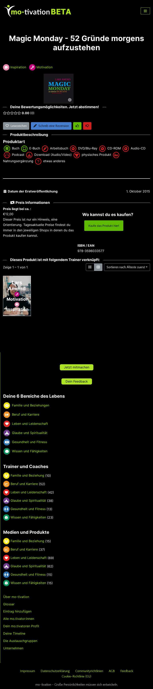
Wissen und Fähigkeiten (28, 517)
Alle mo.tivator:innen (18, 619)
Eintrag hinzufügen (17, 611)
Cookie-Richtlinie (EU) (76, 676)
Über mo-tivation (16, 597)
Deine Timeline (14, 633)
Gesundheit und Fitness (28, 509)
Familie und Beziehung (27, 475)
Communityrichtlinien (89, 671)
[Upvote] (77, 126)
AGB (112, 671)
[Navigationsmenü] (145, 11)
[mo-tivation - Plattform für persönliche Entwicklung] (38, 11)
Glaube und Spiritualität (28, 501)
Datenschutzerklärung (55, 671)
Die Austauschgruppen (20, 641)
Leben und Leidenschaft (29, 492)
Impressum (27, 671)
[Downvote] (87, 126)
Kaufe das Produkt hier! (103, 225)
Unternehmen (13, 648)
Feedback (126, 671)
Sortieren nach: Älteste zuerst (126, 267)
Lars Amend (17, 286)
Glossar (9, 604)
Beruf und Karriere (24, 484)
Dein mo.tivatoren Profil (21, 626)
